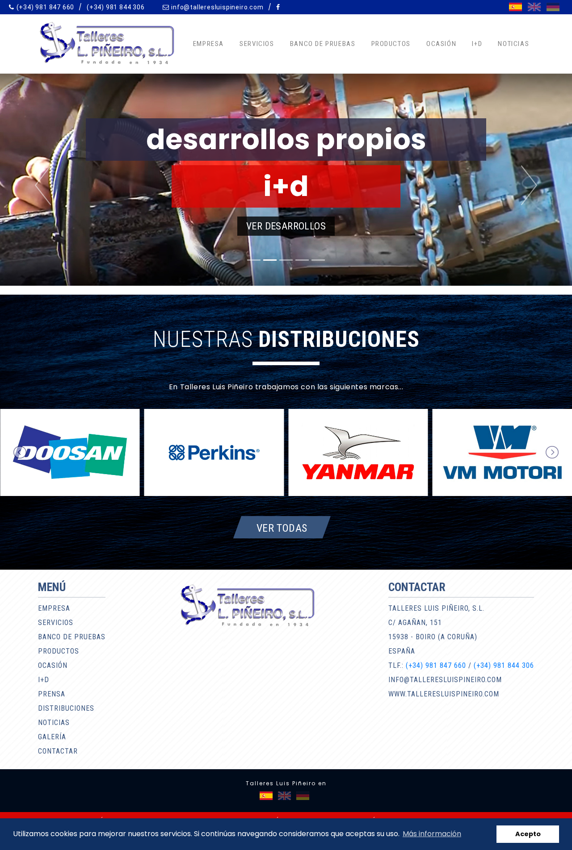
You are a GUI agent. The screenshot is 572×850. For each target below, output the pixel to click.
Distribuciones (66, 708)
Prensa (51, 694)
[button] (43, 185)
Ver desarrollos (286, 226)
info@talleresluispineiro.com (217, 7)
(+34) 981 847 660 (46, 7)
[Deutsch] (553, 7)
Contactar (58, 751)
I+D (477, 44)
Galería (52, 737)
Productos (391, 44)
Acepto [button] (528, 833)
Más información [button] (432, 834)
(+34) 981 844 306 (116, 7)
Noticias (513, 44)
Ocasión (441, 44)
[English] (534, 7)
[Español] (515, 7)
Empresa (208, 44)
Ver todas (282, 527)
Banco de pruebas (323, 44)
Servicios (257, 44)
